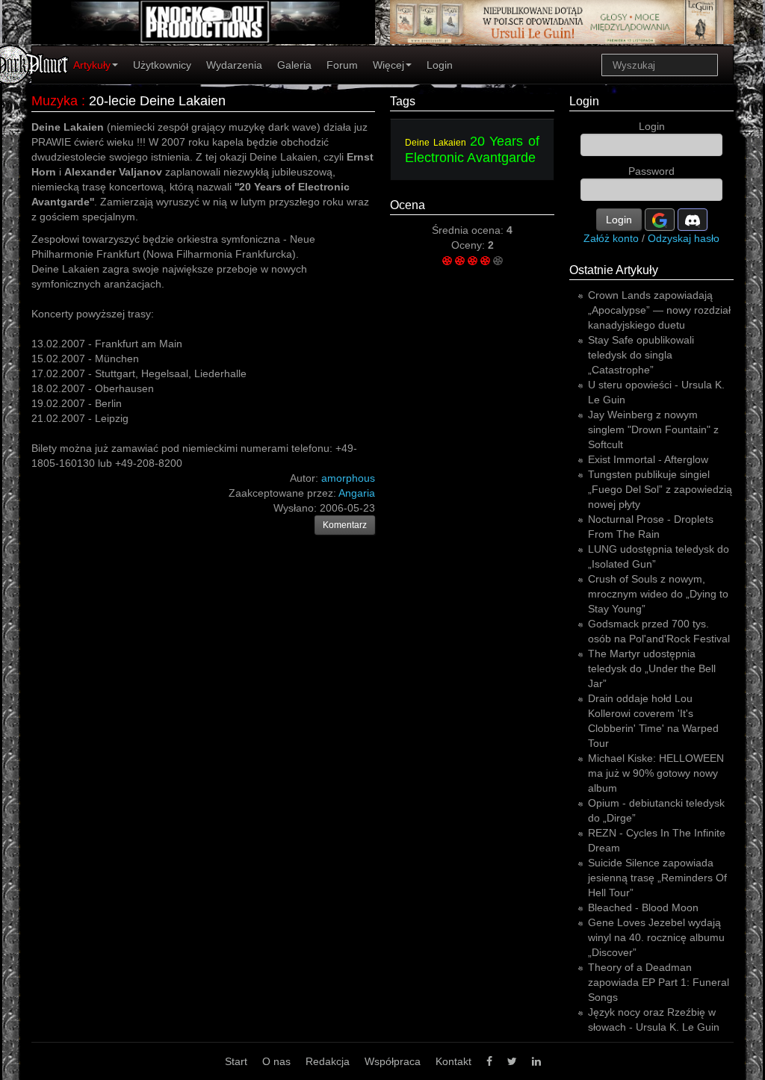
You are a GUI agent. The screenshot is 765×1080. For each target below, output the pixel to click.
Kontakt (453, 1061)
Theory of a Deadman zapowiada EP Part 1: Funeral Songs (658, 982)
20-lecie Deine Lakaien (157, 100)
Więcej (388, 65)
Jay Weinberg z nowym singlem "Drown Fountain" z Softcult (653, 429)
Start (236, 1061)
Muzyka (54, 100)
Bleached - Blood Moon (643, 907)
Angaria (356, 493)
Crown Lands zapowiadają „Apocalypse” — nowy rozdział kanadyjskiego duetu (659, 310)
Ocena (407, 205)
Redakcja (328, 1061)
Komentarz (345, 525)
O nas (276, 1061)
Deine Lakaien (435, 142)
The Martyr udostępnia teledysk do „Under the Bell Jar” (652, 668)
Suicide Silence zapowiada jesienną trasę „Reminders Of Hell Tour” (657, 878)
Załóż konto (611, 238)
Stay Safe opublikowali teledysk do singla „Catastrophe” (641, 355)
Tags (402, 101)
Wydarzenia (234, 65)
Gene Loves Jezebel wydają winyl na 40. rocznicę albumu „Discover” (656, 937)
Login (440, 65)
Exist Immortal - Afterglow (648, 459)
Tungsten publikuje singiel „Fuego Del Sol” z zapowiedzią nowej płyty (660, 489)
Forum (342, 65)
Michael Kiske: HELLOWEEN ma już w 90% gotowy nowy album (656, 773)
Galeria (294, 65)
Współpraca (393, 1061)
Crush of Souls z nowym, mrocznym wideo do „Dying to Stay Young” (658, 594)
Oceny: (469, 245)
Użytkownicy (162, 65)
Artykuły (92, 65)
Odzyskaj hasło (683, 238)
